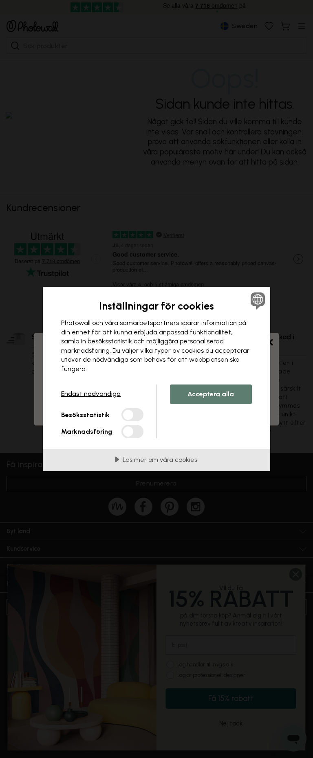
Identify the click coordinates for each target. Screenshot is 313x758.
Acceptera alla (210, 394)
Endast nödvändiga (91, 394)
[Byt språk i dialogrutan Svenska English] (257, 300)
